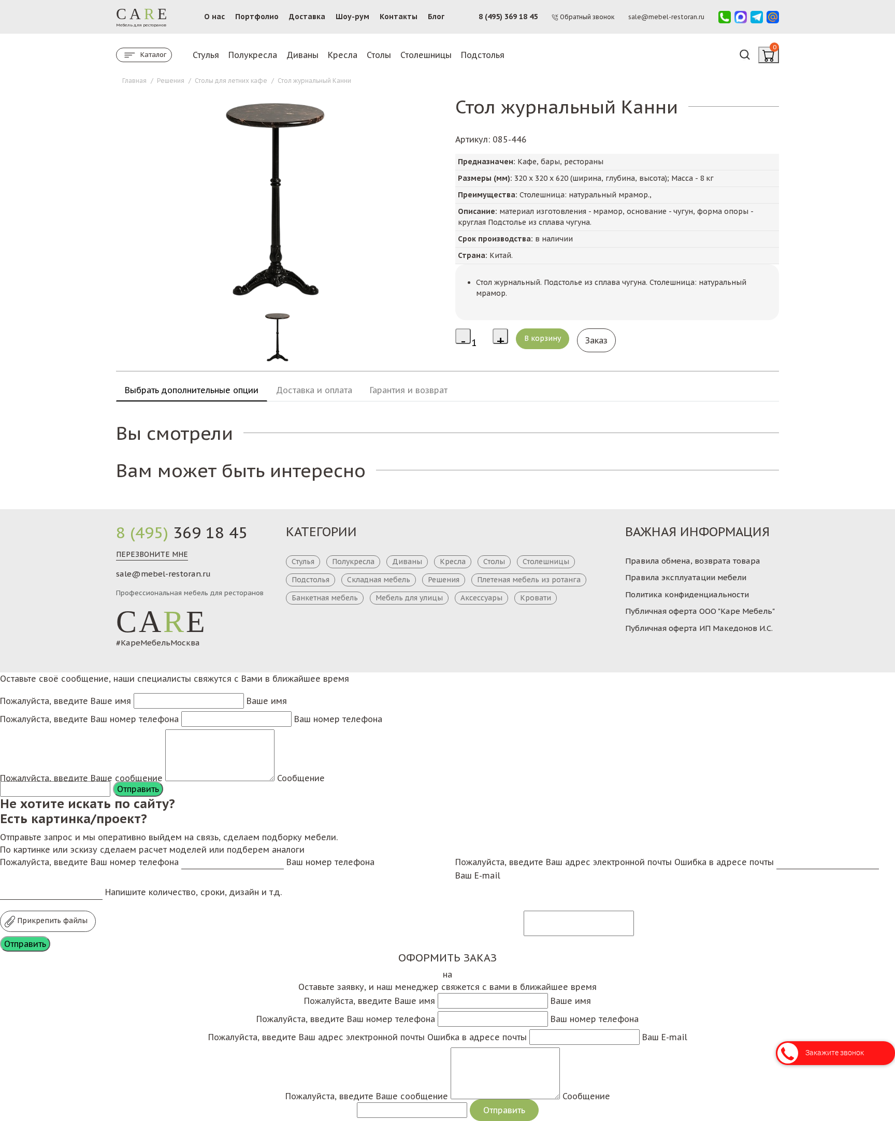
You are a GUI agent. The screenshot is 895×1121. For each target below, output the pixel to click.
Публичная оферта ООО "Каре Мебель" (700, 611)
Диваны (302, 55)
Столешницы (426, 55)
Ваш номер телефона (338, 719)
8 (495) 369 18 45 (508, 16)
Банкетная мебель (325, 597)
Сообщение (301, 778)
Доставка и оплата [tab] (314, 390)
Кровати (535, 597)
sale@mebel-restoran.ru (163, 574)
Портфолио (257, 16)
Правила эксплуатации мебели (685, 577)
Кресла (342, 55)
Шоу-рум (352, 16)
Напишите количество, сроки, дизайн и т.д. (193, 892)
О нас (214, 16)
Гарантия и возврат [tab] (408, 390)
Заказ (596, 340)
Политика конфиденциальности (687, 594)
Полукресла (252, 55)
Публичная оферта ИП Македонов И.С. (699, 628)
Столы (379, 55)
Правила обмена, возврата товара (692, 561)
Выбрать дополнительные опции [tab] (191, 390)
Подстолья (482, 55)
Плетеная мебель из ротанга (529, 579)
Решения (443, 579)
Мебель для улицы (409, 597)
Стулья (206, 55)
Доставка (307, 16)
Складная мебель (378, 579)
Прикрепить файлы (51, 920)
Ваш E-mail (477, 875)
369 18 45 (182, 532)
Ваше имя (267, 701)
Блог (436, 16)
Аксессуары (481, 597)
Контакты (398, 16)
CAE (161, 622)
